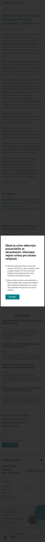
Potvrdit (12, 297)
